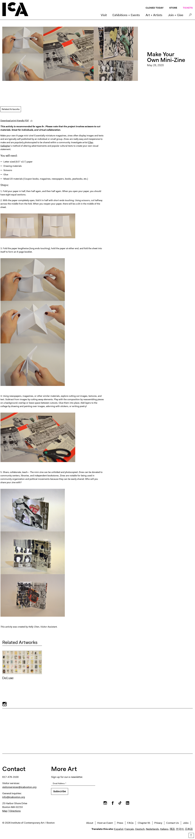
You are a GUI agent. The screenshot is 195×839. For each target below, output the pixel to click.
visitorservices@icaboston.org (19, 787)
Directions (15, 811)
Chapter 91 (144, 823)
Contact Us (172, 823)
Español (118, 829)
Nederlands (152, 829)
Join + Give (175, 15)
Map (4, 811)
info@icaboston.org (13, 797)
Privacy (158, 823)
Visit (104, 15)
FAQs (130, 823)
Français (129, 829)
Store (173, 7)
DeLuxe (8, 678)
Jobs (186, 823)
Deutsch (140, 829)
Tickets (188, 7)
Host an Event (105, 823)
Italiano (164, 829)
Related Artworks (11, 109)
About (89, 823)
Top (191, 835)
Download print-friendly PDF (14, 120)
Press (120, 823)
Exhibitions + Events (126, 15)
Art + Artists (154, 15)
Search (190, 15)
